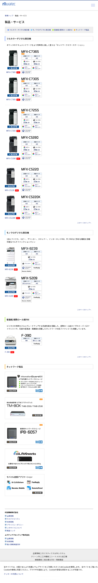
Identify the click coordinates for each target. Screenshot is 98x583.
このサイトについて (14, 527)
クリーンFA (35, 556)
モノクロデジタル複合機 (42, 30)
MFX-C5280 (13, 158)
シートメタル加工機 (59, 556)
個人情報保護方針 (13, 544)
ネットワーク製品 (82, 30)
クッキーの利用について (13, 574)
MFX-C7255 (13, 130)
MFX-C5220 (11, 190)
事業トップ (9, 15)
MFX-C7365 (13, 72)
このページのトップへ (84, 223)
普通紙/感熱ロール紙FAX (63, 30)
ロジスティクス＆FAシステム (53, 553)
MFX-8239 (11, 269)
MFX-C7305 (13, 99)
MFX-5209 (11, 296)
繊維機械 (38, 559)
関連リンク (11, 530)
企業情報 (10, 516)
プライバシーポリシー (15, 525)
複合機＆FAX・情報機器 (53, 559)
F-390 (9, 352)
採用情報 (10, 522)
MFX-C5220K (12, 218)
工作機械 (45, 556)
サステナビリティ (13, 519)
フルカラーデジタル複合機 (19, 30)
